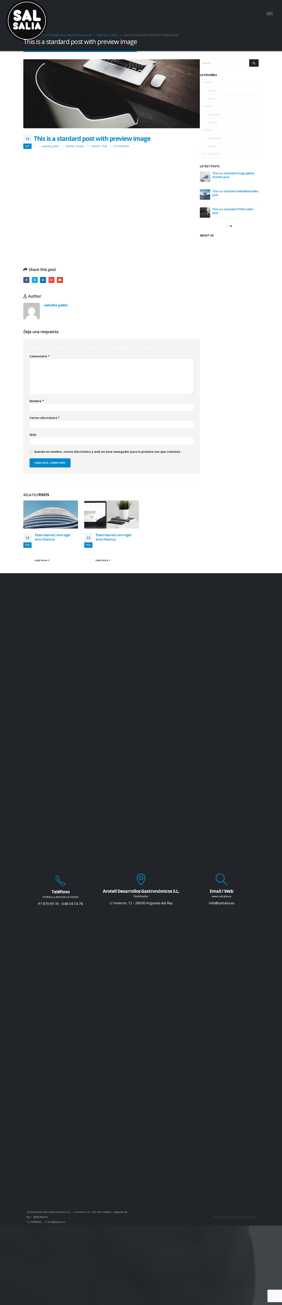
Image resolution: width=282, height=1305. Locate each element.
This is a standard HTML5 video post (232, 211)
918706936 (35, 1221)
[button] (227, 226)
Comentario (40, 356)
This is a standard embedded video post (235, 193)
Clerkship (214, 114)
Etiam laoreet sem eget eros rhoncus (53, 537)
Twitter (35, 280)
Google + (52, 280)
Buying (207, 106)
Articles (70, 146)
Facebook (26, 280)
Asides (80, 146)
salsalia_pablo (50, 146)
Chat (104, 146)
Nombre (37, 401)
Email (60, 280)
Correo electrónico (45, 418)
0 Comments (121, 146)
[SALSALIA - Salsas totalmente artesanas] (26, 20)
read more (41, 560)
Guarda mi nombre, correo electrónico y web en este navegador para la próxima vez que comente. (107, 452)
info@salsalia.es (56, 1221)
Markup (208, 130)
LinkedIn (43, 280)
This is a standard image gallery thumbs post (233, 175)
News (211, 98)
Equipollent (215, 138)
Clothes (213, 122)
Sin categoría (211, 154)
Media (212, 146)
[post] (205, 176)
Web (33, 435)
